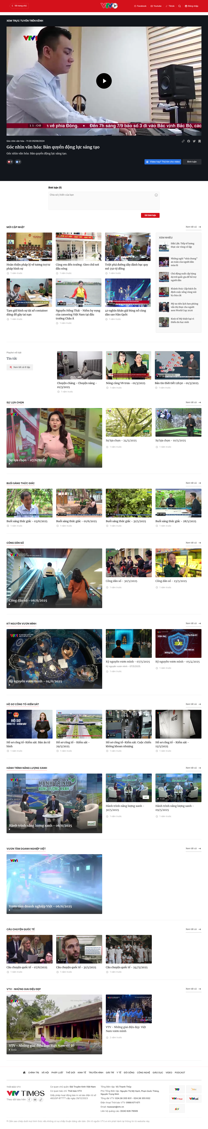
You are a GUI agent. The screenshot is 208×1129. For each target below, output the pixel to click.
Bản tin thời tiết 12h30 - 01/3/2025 (177, 383)
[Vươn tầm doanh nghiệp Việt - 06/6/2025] (54, 884)
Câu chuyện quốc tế (21, 929)
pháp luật (57, 1072)
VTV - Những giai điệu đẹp (24, 989)
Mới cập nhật (16, 227)
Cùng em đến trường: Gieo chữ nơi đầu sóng (77, 266)
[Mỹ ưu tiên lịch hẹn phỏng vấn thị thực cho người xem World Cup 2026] (164, 307)
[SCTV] (177, 1108)
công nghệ (143, 1072)
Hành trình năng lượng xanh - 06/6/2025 (40, 826)
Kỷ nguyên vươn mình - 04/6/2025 (35, 681)
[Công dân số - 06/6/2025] (54, 578)
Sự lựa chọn (15, 402)
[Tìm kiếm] (179, 6)
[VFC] (177, 1089)
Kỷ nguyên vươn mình (21, 623)
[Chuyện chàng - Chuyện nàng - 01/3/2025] (79, 365)
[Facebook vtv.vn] (29, 1099)
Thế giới (70, 1072)
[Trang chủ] (24, 1073)
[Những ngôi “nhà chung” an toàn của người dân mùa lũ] (164, 262)
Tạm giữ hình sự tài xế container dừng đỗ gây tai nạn (27, 312)
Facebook (141, 6)
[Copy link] (183, 141)
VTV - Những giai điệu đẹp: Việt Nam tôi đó (41, 1046)
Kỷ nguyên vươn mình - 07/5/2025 (128, 661)
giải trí (110, 1072)
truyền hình (96, 1072)
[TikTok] (41, 1099)
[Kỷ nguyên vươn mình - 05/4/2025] (178, 643)
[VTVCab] (193, 1099)
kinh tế (82, 1072)
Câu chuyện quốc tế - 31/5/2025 (76, 967)
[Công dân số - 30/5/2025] (129, 562)
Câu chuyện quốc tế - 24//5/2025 (127, 967)
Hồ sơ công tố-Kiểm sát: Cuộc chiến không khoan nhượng (128, 744)
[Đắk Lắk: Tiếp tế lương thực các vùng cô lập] (164, 247)
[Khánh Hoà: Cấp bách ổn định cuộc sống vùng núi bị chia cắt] (164, 292)
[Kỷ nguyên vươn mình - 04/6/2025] (54, 659)
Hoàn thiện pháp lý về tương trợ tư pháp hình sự (28, 266)
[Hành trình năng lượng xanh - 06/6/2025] (54, 803)
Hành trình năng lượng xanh (27, 767)
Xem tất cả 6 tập (21, 367)
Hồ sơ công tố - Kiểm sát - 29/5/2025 (73, 744)
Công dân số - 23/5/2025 (171, 581)
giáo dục (158, 1072)
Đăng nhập (193, 6)
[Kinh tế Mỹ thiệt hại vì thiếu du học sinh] (164, 322)
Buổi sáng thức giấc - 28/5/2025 (175, 521)
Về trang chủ (21, 6)
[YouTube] (35, 1099)
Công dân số (15, 542)
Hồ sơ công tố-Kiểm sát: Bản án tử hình (28, 744)
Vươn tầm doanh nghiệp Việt (26, 848)
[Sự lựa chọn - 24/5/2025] (129, 422)
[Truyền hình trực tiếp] (109, 6)
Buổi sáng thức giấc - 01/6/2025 (76, 521)
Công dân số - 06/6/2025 (28, 600)
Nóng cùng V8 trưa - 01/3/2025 (125, 383)
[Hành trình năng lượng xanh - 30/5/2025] (129, 788)
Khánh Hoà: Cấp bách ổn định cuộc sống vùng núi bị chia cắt (183, 292)
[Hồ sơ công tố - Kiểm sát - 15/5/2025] (178, 724)
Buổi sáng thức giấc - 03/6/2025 (27, 521)
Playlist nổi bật (14, 352)
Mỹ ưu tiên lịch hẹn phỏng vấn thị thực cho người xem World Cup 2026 (184, 307)
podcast (180, 1072)
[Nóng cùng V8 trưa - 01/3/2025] (128, 365)
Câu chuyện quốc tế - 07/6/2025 (27, 967)
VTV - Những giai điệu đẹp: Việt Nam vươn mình (126, 1029)
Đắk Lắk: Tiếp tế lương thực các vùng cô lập (182, 245)
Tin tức (12, 358)
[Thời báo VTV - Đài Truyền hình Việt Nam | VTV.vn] (26, 1093)
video (169, 1072)
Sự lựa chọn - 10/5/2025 (170, 440)
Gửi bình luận (150, 215)
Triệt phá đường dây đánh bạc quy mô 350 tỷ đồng (126, 266)
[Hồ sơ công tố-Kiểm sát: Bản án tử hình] (30, 724)
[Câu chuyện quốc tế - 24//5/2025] (129, 949)
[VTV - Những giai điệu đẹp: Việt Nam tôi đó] (54, 1024)
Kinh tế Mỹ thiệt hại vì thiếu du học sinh (182, 320)
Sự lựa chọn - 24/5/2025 (121, 440)
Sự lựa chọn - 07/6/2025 (27, 460)
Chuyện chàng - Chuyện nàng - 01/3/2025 (77, 385)
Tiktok (172, 6)
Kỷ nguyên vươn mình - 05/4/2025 (177, 661)
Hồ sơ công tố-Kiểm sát (23, 704)
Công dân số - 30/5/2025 (121, 581)
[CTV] (177, 1099)
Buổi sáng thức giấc (21, 483)
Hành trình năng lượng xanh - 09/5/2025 (174, 808)
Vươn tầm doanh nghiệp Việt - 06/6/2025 (40, 906)
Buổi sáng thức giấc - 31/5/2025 (126, 521)
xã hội (45, 1072)
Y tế (119, 1072)
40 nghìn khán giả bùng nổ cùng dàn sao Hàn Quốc (125, 312)
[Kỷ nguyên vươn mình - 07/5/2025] (129, 643)
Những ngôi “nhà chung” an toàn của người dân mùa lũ (184, 262)
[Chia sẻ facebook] (188, 141)
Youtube (158, 6)
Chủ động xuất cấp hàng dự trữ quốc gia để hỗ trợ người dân (183, 277)
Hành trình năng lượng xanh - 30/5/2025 (125, 808)
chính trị (33, 1072)
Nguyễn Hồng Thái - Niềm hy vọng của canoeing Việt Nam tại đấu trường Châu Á (78, 314)
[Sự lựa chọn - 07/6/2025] (54, 438)
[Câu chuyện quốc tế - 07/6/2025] (30, 949)
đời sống (129, 1072)
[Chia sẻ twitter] (194, 141)
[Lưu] (199, 141)
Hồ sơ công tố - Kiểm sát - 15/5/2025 (172, 744)
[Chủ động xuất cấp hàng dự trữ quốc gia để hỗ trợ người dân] (164, 277)
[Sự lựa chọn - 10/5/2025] (178, 422)
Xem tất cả (191, 227)
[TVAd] (193, 1089)
